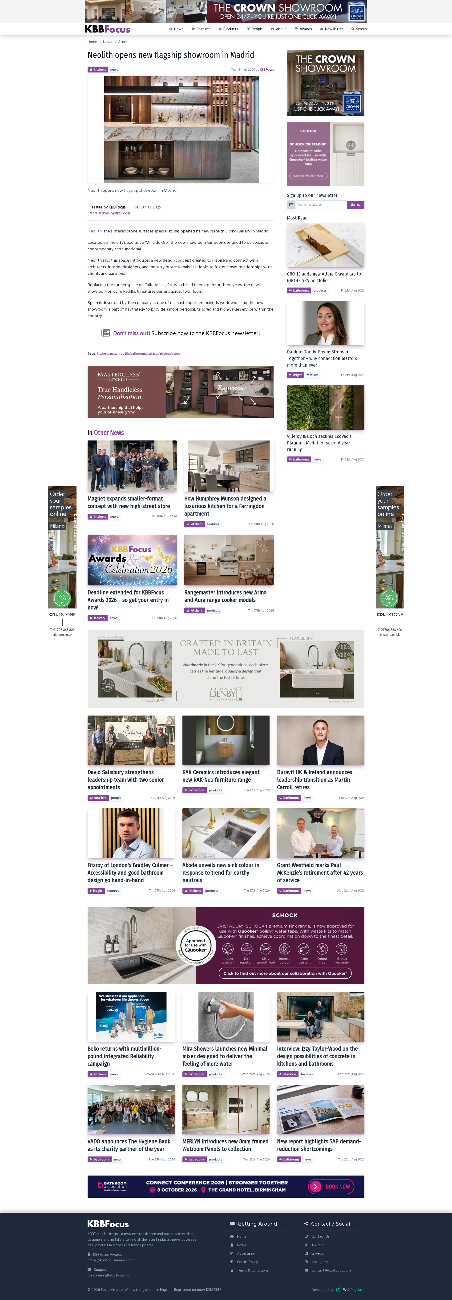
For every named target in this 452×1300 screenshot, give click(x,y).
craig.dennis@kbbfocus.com (110, 1275)
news (114, 69)
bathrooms (138, 353)
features (213, 524)
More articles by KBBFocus (109, 213)
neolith (124, 353)
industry (99, 618)
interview (289, 1074)
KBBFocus (267, 69)
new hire (100, 798)
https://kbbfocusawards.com (111, 1260)
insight (297, 375)
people (116, 798)
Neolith (95, 231)
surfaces (153, 353)
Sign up (356, 205)
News (108, 41)
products (213, 610)
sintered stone (170, 353)
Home (93, 41)
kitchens (100, 69)
